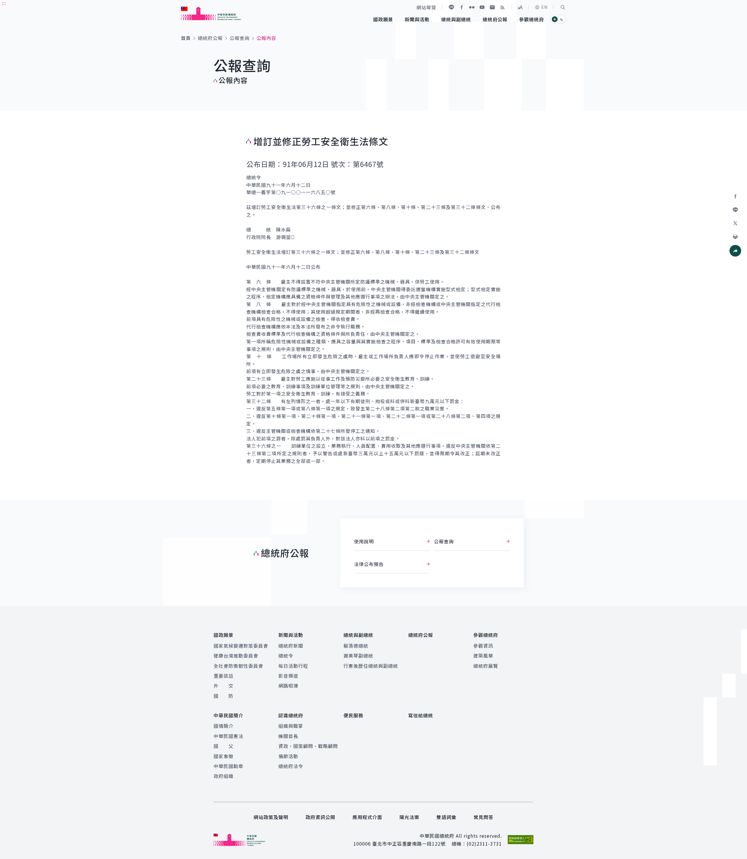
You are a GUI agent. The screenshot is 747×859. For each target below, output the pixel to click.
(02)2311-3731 (484, 843)
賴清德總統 (355, 645)
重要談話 (223, 675)
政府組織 (223, 775)
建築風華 (483, 655)
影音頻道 (288, 675)
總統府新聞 (290, 645)
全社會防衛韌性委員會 (238, 665)
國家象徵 (223, 756)
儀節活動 (288, 756)
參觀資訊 (483, 645)
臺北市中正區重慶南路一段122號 (409, 843)
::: (4, 3)
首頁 (186, 37)
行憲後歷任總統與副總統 (370, 665)
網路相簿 (288, 685)
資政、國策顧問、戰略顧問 (308, 745)
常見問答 (483, 817)
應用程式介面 (367, 817)
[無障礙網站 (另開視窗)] (520, 839)
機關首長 (288, 735)
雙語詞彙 (446, 817)
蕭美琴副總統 (358, 655)
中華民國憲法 (228, 735)
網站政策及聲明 (271, 817)
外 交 (223, 685)
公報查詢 (239, 37)
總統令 (285, 655)
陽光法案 (409, 817)
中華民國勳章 (228, 766)
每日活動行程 (293, 665)
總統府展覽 (485, 665)
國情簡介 (223, 725)
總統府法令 (290, 766)
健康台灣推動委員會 (236, 655)
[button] (563, 7)
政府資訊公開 (320, 817)
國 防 (223, 695)
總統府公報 (210, 37)
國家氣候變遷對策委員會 (241, 645)
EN (544, 7)
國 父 (223, 745)
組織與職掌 (290, 725)
